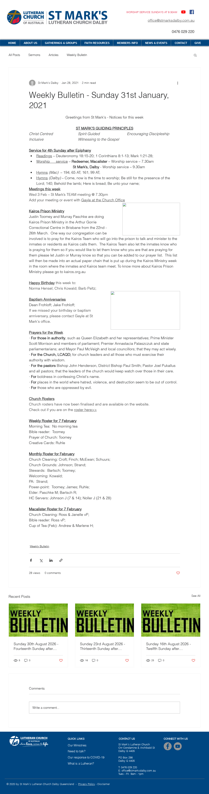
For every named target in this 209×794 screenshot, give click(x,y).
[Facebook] (168, 746)
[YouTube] (183, 12)
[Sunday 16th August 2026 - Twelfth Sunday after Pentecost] (170, 620)
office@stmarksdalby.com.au (171, 20)
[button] (195, 55)
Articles (54, 55)
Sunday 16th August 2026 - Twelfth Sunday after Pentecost (168, 646)
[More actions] (177, 83)
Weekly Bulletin (77, 55)
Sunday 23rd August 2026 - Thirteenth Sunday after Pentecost (102, 646)
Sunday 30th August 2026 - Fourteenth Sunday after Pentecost (36, 646)
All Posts (14, 55)
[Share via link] (61, 560)
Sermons (34, 55)
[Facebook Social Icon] (192, 12)
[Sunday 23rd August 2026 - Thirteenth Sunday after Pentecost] (104, 620)
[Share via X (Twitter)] (41, 560)
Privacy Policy (86, 784)
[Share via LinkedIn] (51, 560)
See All (195, 596)
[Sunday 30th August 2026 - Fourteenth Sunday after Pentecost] (38, 620)
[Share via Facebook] (31, 560)
